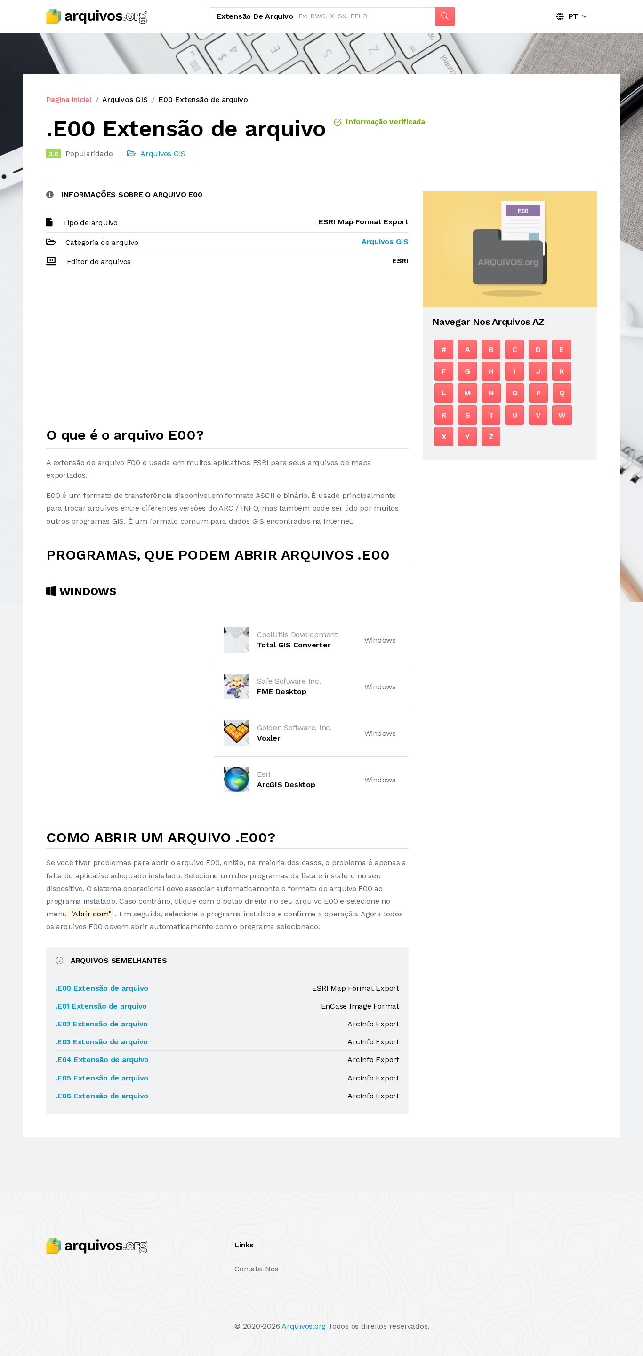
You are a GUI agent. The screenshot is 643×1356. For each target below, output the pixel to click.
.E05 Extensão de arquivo (102, 1077)
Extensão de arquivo (255, 16)
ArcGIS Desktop (286, 784)
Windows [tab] (86, 591)
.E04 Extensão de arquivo (102, 1059)
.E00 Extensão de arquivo (102, 988)
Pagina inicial (69, 99)
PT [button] (571, 16)
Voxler (269, 737)
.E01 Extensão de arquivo (101, 1005)
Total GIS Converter (293, 644)
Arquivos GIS (124, 99)
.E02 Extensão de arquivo (102, 1023)
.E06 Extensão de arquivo (102, 1095)
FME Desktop (281, 691)
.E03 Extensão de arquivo (102, 1041)
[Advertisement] (227, 351)
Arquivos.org (303, 1326)
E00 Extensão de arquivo (203, 99)
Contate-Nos (256, 1268)
